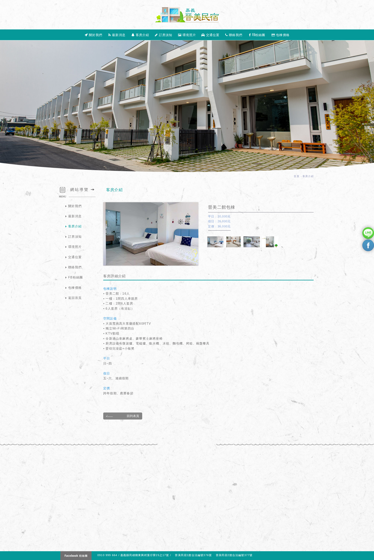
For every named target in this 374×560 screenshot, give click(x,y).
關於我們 (95, 34)
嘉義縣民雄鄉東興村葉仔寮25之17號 (144, 555)
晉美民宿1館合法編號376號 (194, 555)
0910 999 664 (107, 555)
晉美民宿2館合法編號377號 (234, 555)
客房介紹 (142, 34)
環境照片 (189, 34)
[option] (150, 234)
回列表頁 (133, 416)
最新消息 (118, 34)
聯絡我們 (235, 34)
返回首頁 (75, 297)
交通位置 (212, 34)
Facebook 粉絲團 (76, 555)
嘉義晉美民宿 (187, 15)
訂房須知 (165, 34)
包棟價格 (282, 34)
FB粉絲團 (258, 34)
